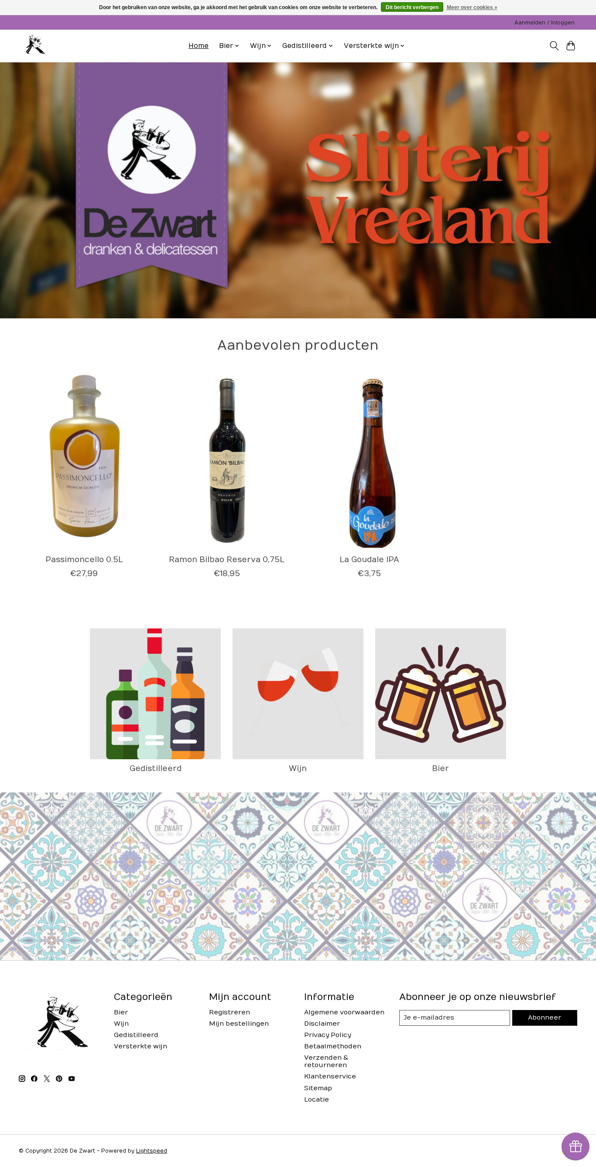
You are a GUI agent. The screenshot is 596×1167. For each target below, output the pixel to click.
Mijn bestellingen (239, 1023)
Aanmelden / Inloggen (544, 23)
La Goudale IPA (369, 559)
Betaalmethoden (332, 1046)
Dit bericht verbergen (412, 7)
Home (198, 46)
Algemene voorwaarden (344, 1012)
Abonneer (544, 1017)
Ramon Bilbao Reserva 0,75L (226, 559)
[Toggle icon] (554, 46)
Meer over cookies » (472, 7)
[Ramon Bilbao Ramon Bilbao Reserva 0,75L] (226, 461)
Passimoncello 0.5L (84, 559)
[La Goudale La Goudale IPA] (369, 461)
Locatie (316, 1099)
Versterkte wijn (140, 1046)
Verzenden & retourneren (326, 1061)
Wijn (298, 768)
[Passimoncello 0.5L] (84, 461)
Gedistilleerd (156, 768)
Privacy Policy (327, 1035)
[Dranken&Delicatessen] (34, 46)
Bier (440, 768)
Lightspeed (151, 1151)
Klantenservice (330, 1076)
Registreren (229, 1012)
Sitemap (318, 1088)
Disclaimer (322, 1023)
